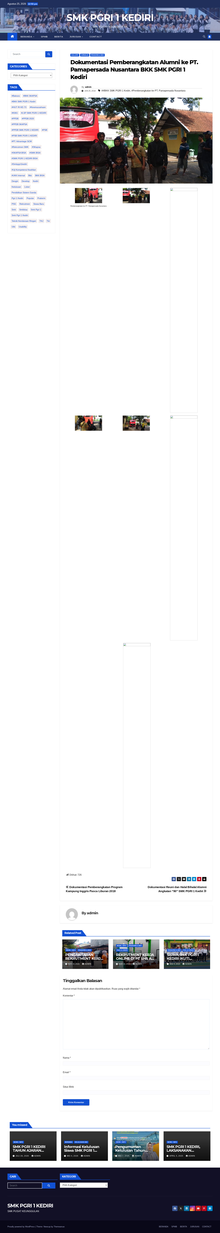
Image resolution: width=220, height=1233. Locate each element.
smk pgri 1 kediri (20, 215)
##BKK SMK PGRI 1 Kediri (115, 90)
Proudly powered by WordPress (21, 1227)
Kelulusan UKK (81, 1142)
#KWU (15, 113)
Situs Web (68, 1087)
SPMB (44, 36)
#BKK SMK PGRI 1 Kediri (23, 101)
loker (27, 187)
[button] (204, 36)
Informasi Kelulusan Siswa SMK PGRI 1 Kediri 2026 (81, 1150)
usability (23, 226)
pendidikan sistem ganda (24, 192)
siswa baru (38, 204)
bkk (30, 175)
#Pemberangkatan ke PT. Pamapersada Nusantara (158, 90)
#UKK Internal (18, 175)
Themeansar (59, 1227)
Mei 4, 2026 (73, 1156)
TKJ (41, 221)
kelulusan (16, 187)
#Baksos (16, 96)
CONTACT (95, 36)
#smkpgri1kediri (19, 164)
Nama (67, 1057)
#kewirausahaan (38, 107)
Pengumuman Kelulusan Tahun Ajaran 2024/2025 (130, 1150)
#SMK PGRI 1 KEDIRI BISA (25, 158)
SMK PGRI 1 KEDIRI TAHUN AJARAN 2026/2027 (29, 1150)
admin (88, 87)
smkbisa (23, 209)
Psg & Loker (122, 950)
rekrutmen (24, 204)
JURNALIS (84, 55)
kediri (35, 181)
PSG (14, 204)
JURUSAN (76, 36)
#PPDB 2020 (28, 118)
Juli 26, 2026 (22, 1156)
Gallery (74, 55)
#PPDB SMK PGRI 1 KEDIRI (25, 130)
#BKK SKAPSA (30, 96)
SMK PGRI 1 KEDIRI (110, 17)
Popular (30, 198)
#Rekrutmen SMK (20, 147)
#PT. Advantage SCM (22, 141)
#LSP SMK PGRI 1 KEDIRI (33, 113)
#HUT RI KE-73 (19, 107)
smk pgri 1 (36, 209)
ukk (13, 226)
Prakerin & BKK (97, 55)
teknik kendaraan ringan (24, 221)
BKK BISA (39, 175)
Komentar (69, 995)
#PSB (44, 130)
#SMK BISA (34, 153)
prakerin (41, 198)
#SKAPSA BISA (19, 153)
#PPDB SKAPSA (19, 124)
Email (66, 1072)
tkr (48, 221)
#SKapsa (36, 147)
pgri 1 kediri (17, 198)
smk (14, 209)
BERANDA (27, 36)
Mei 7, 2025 (124, 1156)
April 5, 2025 (176, 1156)
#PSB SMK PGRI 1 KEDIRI (24, 135)
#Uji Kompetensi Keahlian (24, 170)
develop (25, 181)
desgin (15, 181)
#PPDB (15, 118)
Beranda (68, 1142)
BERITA (58, 36)
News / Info (71, 950)
